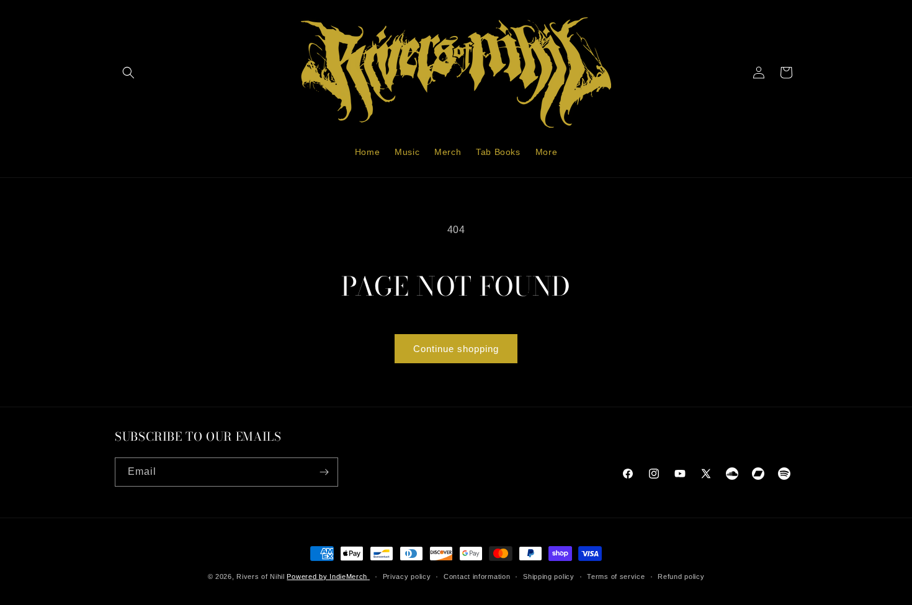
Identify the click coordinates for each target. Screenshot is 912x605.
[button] (128, 72)
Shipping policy (548, 576)
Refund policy (681, 576)
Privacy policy (407, 576)
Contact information (477, 576)
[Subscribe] (324, 472)
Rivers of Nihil (260, 576)
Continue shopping (456, 348)
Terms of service (616, 576)
